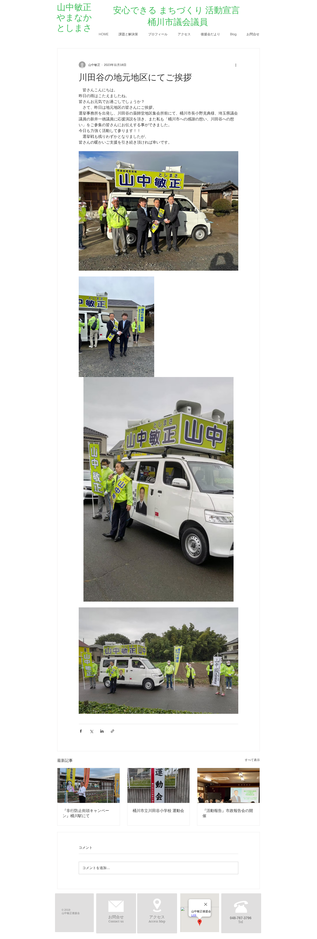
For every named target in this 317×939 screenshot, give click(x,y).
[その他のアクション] (235, 64)
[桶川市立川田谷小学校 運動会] (158, 785)
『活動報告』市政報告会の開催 (227, 813)
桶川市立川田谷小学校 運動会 (158, 811)
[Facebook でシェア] (81, 731)
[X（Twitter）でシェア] (91, 731)
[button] (128, 34)
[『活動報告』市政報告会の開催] (228, 785)
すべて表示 (252, 760)
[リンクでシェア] (112, 731)
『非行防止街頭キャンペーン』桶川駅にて (86, 813)
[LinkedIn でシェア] (102, 731)
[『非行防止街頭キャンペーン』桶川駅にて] (88, 785)
